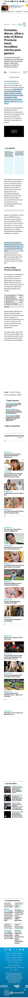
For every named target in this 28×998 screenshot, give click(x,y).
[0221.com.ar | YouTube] (20, 1)
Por (5, 72)
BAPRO (13, 83)
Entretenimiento (16, 962)
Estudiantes (19, 11)
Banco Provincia (15, 392)
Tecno (9, 962)
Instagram (10, 949)
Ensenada (7, 957)
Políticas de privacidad (10, 967)
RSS (11, 969)
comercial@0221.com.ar (14, 982)
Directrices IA (20, 967)
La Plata (7, 953)
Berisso (20, 955)
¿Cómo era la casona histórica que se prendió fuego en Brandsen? (13, 405)
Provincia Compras (10, 395)
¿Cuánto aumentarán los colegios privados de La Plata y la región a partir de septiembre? (13, 418)
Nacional (14, 955)
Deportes (13, 957)
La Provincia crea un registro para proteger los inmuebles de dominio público (14, 411)
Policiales (3, 11)
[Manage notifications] (25, 990)
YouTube (20, 949)
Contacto (15, 969)
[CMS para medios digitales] (17, 992)
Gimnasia (8, 960)
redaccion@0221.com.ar (14, 981)
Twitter (16, 949)
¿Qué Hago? (14, 960)
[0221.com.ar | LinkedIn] (23, 1)
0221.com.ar (6, 24)
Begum (20, 960)
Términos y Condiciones (14, 965)
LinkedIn (23, 949)
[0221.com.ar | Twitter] (17, 1)
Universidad (11, 11)
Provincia (14, 24)
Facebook (13, 949)
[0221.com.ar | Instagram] (12, 1)
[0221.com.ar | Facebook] (15, 1)
